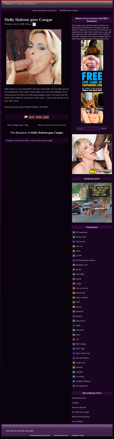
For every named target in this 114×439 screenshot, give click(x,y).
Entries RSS (46, 435)
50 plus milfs (81, 237)
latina (78, 335)
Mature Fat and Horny (81, 417)
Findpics (75, 403)
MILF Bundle (81, 344)
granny (78, 307)
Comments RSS (62, 435)
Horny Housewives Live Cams (44, 10)
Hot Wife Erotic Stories (69, 10)
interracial (80, 330)
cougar (78, 283)
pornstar (79, 367)
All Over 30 (80, 241)
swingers (79, 372)
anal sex (79, 246)
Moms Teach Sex (83, 353)
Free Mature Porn (79, 398)
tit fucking (80, 377)
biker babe (80, 274)
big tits (78, 269)
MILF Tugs (80, 349)
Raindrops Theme (78, 435)
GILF (78, 302)
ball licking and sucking (85, 260)
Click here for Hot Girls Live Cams (20, 431)
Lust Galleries (77, 421)
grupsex (79, 316)
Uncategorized (81, 386)
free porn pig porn (79, 407)
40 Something (81, 232)
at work (79, 256)
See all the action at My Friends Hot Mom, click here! (26, 107)
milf (77, 339)
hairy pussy (80, 321)
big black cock (82, 265)
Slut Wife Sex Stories (80, 412)
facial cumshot (82, 297)
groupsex (79, 311)
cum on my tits (82, 288)
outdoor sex (80, 362)
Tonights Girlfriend (83, 381)
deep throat (80, 293)
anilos (78, 251)
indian (78, 325)
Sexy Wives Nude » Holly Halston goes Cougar (33, 140)
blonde (78, 279)
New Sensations (82, 358)
